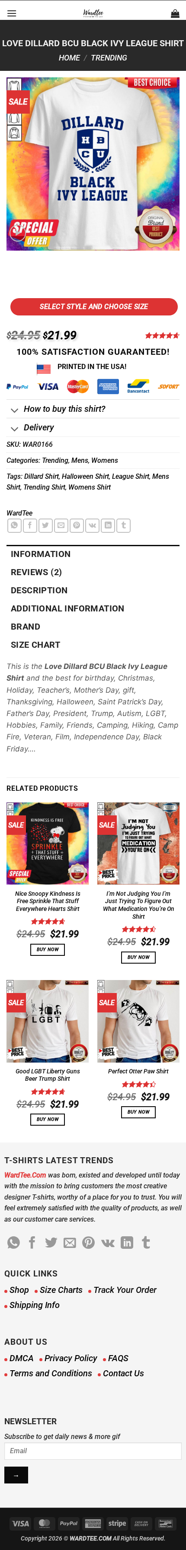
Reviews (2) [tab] (36, 572)
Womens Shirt (89, 487)
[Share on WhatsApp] (14, 526)
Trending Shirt (44, 487)
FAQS (118, 1358)
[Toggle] (14, 411)
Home (69, 57)
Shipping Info (35, 1305)
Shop (19, 1290)
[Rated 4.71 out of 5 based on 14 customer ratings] (162, 335)
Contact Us (123, 1373)
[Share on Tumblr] (123, 526)
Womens (104, 460)
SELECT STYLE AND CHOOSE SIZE (94, 306)
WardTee (19, 513)
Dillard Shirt (41, 476)
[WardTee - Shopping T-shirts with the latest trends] (93, 13)
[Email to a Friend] (61, 526)
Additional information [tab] (68, 608)
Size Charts (61, 1290)
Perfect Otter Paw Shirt (138, 1071)
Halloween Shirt (85, 476)
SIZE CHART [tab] (35, 645)
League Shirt (130, 476)
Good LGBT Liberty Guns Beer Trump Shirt (48, 1075)
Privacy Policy (71, 1358)
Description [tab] (39, 590)
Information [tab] (41, 554)
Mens (79, 460)
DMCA (22, 1358)
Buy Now (47, 949)
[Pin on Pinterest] (77, 526)
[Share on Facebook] (30, 526)
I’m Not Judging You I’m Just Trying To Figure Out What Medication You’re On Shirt (138, 905)
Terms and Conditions (51, 1373)
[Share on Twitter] (45, 526)
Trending (109, 57)
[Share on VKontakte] (92, 526)
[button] (11, 13)
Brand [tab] (25, 626)
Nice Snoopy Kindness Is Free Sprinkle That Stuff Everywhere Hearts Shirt (47, 901)
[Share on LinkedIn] (108, 526)
